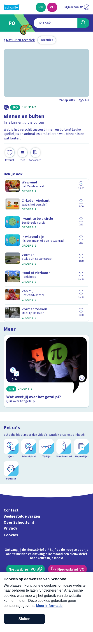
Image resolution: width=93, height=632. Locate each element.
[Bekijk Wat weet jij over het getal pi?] (46, 371)
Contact (11, 510)
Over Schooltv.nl (19, 522)
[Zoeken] (83, 23)
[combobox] (55, 23)
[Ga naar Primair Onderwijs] (13, 23)
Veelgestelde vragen (22, 516)
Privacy (10, 528)
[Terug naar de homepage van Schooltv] (11, 7)
